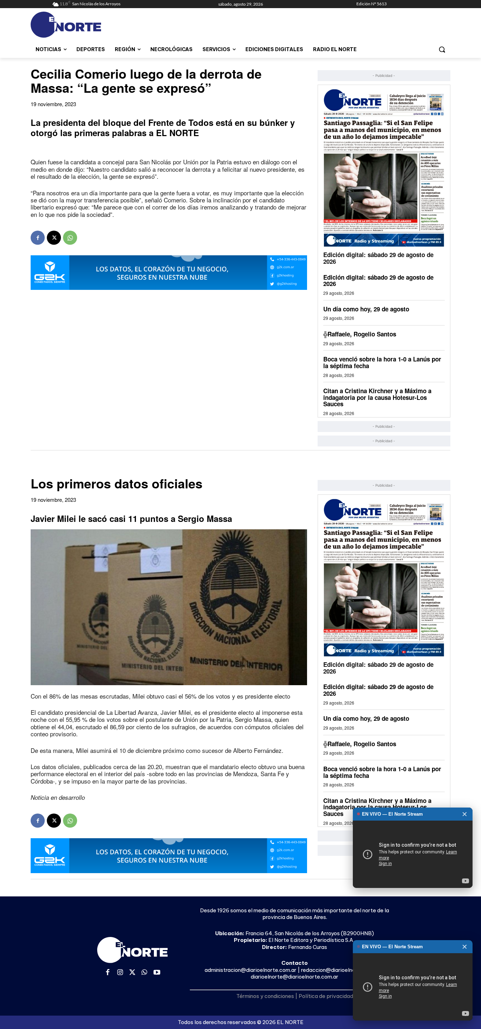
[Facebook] (38, 238)
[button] (441, 49)
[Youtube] (156, 972)
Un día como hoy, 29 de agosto (366, 309)
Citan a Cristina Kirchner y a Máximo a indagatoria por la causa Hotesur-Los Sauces (377, 397)
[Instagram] (120, 972)
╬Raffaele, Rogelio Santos (359, 334)
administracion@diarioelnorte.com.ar (250, 970)
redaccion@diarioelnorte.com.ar (341, 970)
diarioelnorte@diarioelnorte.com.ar (294, 976)
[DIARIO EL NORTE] (94, 25)
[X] (54, 238)
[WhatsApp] (70, 238)
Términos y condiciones (265, 996)
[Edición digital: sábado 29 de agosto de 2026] (384, 168)
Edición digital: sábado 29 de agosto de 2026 (378, 258)
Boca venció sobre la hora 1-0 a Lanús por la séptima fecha (382, 362)
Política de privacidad (326, 996)
